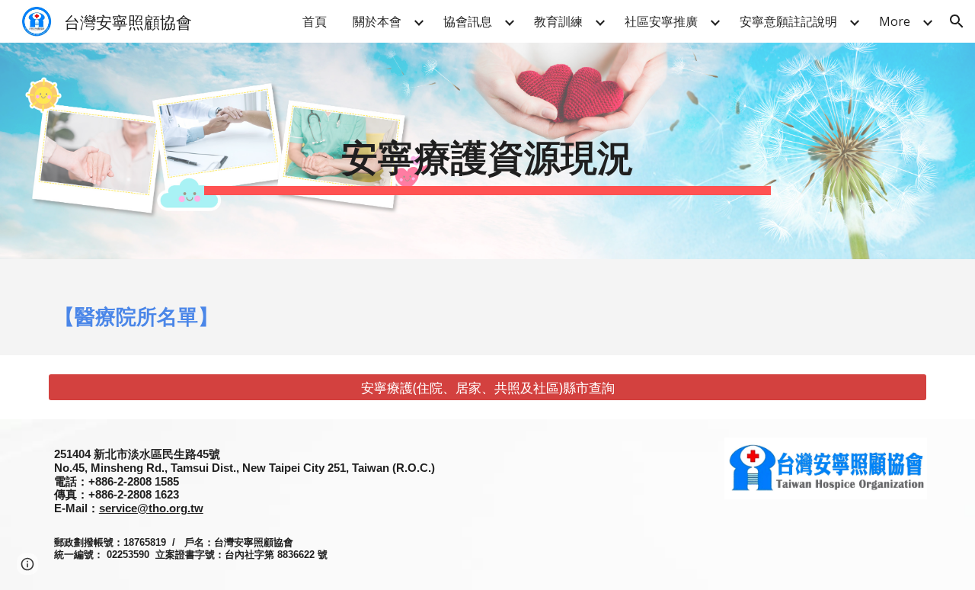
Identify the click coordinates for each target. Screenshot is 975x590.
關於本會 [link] (377, 21)
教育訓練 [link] (558, 21)
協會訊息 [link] (467, 21)
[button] (956, 21)
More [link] (894, 21)
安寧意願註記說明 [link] (788, 21)
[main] (487, 151)
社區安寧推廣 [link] (661, 21)
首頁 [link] (314, 21)
